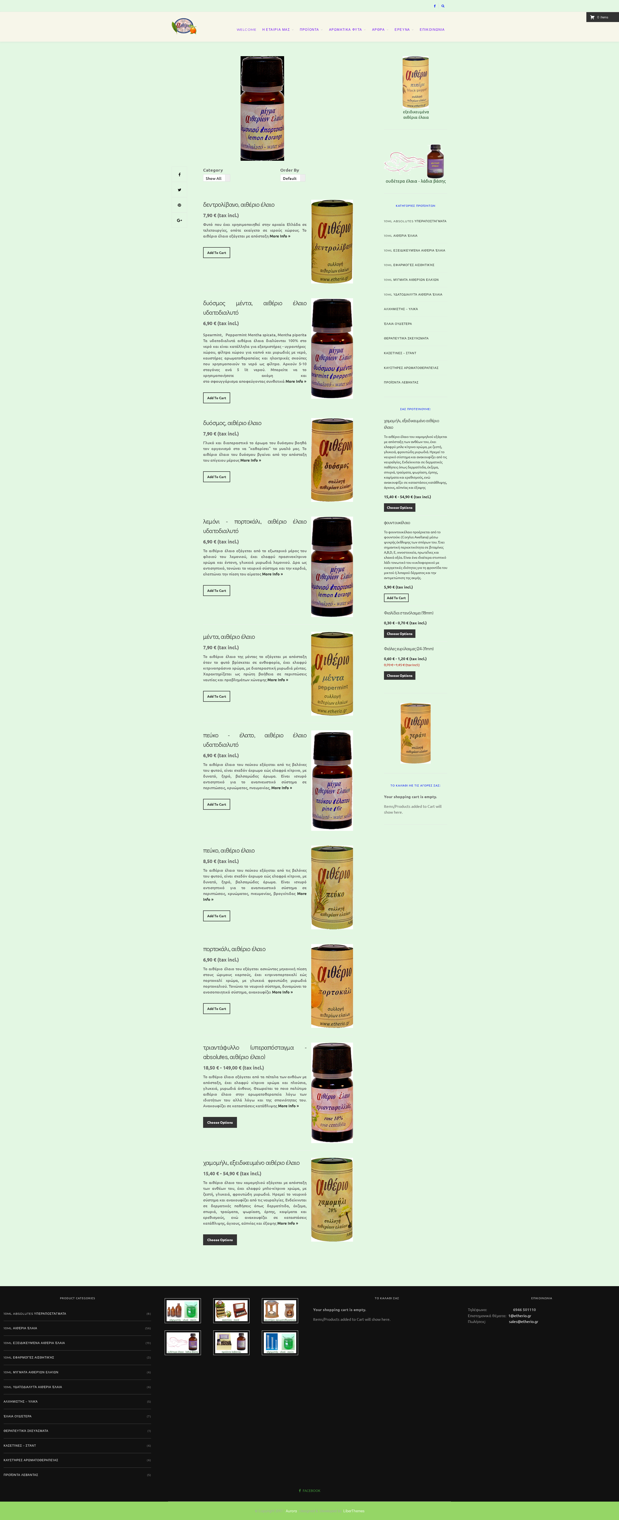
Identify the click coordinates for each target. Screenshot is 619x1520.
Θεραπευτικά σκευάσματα (406, 338)
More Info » (280, 235)
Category (213, 170)
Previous (375, 86)
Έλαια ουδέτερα (398, 324)
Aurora (291, 1510)
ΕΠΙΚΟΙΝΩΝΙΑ (432, 29)
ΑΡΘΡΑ (378, 29)
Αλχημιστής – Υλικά (401, 309)
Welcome (247, 29)
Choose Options (220, 1122)
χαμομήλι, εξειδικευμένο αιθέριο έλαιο (251, 1162)
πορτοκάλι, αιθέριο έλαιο (234, 949)
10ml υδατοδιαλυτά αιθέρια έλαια (413, 294)
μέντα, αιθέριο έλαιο (229, 636)
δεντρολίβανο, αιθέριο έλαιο (238, 204)
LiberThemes (353, 1510)
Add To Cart (216, 252)
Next (455, 86)
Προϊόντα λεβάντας (401, 382)
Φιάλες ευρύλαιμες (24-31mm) (408, 648)
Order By (289, 170)
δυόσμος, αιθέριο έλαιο (232, 423)
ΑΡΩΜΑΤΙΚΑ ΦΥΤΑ (345, 29)
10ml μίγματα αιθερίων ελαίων (411, 280)
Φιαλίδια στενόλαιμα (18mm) (408, 613)
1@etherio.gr (519, 1315)
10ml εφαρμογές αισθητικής (409, 265)
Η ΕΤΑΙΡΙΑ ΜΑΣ (276, 29)
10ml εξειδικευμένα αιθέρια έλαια (414, 250)
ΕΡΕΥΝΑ (402, 29)
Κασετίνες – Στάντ (400, 353)
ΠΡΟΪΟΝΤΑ (309, 29)
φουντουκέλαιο (397, 522)
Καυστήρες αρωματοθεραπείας (411, 368)
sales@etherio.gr (523, 1321)
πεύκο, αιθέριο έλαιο (229, 850)
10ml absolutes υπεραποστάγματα (415, 221)
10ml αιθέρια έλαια (401, 235)
